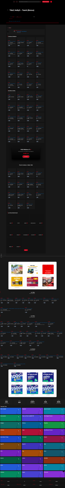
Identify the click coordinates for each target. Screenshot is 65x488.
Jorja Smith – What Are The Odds (11, 355)
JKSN (18, 43)
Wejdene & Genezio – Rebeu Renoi (40, 52)
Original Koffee (37, 324)
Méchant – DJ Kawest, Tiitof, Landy (21, 127)
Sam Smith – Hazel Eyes (3, 355)
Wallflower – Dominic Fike (51, 322)
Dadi (27, 174)
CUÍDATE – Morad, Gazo (30, 52)
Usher (14, 54)
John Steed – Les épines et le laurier (51, 355)
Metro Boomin (13, 43)
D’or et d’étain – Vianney (39, 95)
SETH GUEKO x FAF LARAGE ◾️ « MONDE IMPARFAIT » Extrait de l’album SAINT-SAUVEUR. (12, 308)
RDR (8, 97)
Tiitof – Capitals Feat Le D (20, 183)
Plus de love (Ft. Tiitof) (39, 172)
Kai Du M (18, 64)
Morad (29, 54)
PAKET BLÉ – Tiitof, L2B (20, 172)
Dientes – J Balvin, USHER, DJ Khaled (13, 52)
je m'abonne (26, 156)
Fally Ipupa (37, 139)
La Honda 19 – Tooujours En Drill (31, 62)
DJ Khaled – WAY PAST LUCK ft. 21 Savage (13, 83)
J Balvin (12, 54)
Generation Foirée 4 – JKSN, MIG (21, 41)
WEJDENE (40, 54)
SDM (14, 139)
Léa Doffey (28, 129)
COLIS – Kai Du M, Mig (20, 62)
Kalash (37, 174)
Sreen (42, 43)
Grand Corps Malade (11, 139)
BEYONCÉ (18, 246)
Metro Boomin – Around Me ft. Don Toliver (13, 41)
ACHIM (9, 64)
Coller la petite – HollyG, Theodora (12, 193)
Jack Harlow (28, 43)
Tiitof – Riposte (29, 193)
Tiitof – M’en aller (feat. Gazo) (40, 193)
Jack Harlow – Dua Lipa (30, 41)
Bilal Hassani (9, 118)
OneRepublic (28, 139)
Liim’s (27, 97)
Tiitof (19, 21)
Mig (19, 43)
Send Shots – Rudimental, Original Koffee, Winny (41, 322)
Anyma (20, 118)
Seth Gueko (8, 310)
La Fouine (28, 85)
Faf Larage (5, 310)
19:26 (18, 118)
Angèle (9, 129)
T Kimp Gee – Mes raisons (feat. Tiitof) (41, 183)
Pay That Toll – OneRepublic (30, 137)
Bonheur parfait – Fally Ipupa (39, 137)
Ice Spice (18, 139)
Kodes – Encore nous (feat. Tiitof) (12, 172)
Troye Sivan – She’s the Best (28, 308)
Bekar (37, 43)
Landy (21, 129)
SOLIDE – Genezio (21, 332)
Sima (40, 43)
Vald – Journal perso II (39, 62)
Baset (22, 118)
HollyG (17, 21)
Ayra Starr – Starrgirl (27, 355)
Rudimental (40, 324)
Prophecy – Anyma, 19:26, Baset (30, 332)
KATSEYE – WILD (34, 355)
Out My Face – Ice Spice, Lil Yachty (21, 137)
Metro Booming (10, 44)
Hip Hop (14, 21)
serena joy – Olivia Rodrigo (30, 322)
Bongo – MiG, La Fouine (30, 83)
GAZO (18, 54)
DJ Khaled (9, 54)
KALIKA (13, 118)
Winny (43, 324)
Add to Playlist (4, 255)
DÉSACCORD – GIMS (37, 332)
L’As (10, 64)
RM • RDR (9, 95)
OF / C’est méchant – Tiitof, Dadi (31, 172)
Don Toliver (9, 43)
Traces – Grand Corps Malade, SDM (12, 137)
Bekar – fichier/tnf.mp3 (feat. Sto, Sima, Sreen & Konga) (43, 41)
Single (11, 21)
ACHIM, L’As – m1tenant (11, 62)
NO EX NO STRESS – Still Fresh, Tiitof (13, 183)
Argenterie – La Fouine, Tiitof (21, 193)
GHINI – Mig (18, 95)
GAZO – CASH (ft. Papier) (20, 52)
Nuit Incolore (37, 129)
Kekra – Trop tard (38, 83)
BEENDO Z (10, 246)
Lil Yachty (21, 139)
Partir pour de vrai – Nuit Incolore (40, 127)
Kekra (37, 85)
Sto (36, 44)
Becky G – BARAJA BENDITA (20, 355)
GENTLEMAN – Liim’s (29, 95)
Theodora (11, 195)
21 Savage (9, 85)
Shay (18, 85)
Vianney (37, 97)
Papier (20, 54)
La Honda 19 (28, 64)
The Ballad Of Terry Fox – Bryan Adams (5, 332)
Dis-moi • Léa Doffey (29, 127)
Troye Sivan (26, 310)
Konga (39, 43)
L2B (17, 174)
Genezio (37, 54)
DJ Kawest (18, 129)
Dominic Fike (50, 324)
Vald (36, 64)
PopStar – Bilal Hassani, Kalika (15, 332)
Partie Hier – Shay (19, 83)
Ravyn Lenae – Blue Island (59, 355)
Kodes (9, 174)
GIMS (37, 118)
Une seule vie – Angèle (11, 127)
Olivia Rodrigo (29, 324)
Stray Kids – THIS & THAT (42, 355)
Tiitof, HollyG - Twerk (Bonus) (22, 31)
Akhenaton (1, 310)
